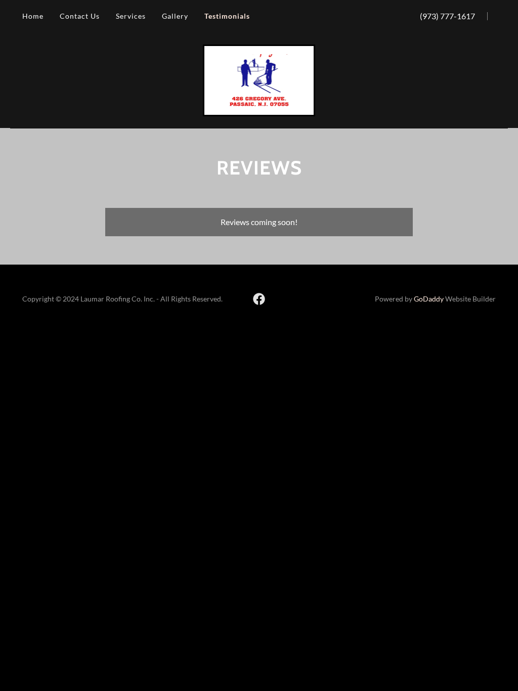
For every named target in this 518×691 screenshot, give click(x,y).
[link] (259, 79)
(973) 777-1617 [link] (447, 16)
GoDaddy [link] (429, 298)
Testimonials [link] (227, 16)
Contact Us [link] (80, 16)
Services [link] (131, 16)
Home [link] (33, 16)
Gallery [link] (175, 16)
